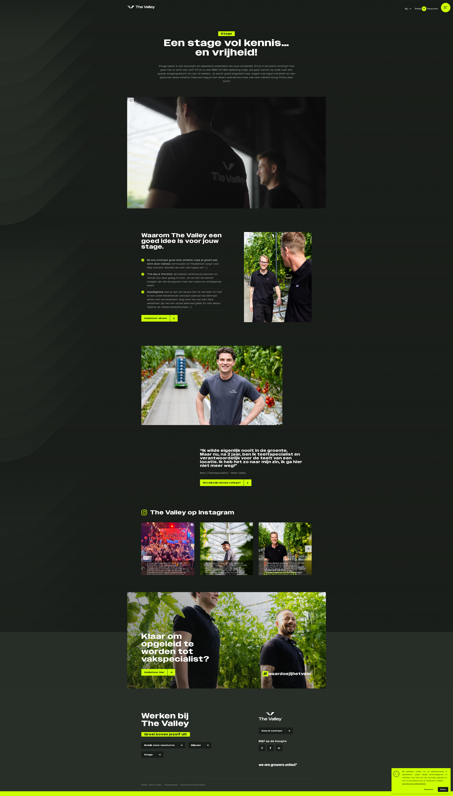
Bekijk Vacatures (426, 8)
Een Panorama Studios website (193, 785)
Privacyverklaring (171, 785)
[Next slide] (308, 548)
